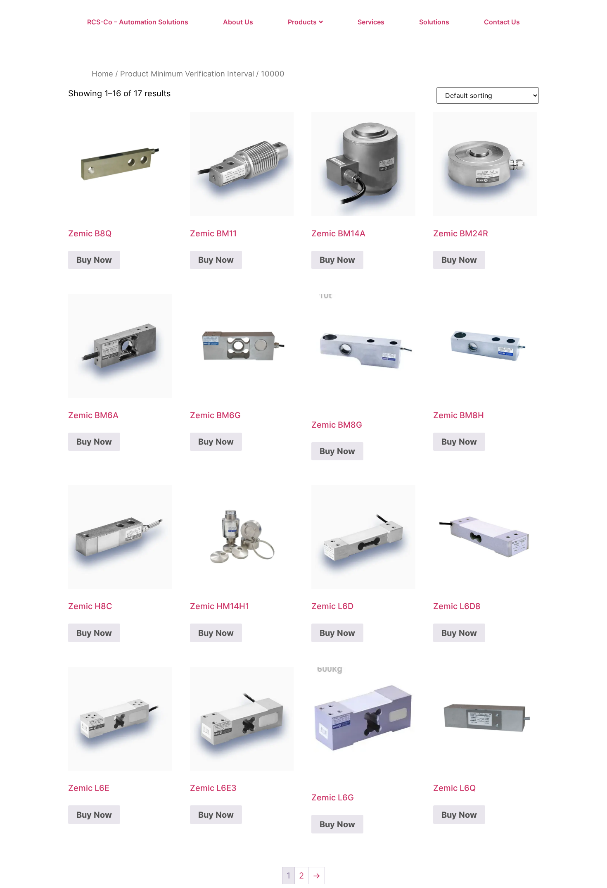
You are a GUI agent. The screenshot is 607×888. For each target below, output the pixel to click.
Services (371, 22)
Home (102, 73)
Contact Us (502, 22)
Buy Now (94, 260)
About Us (238, 22)
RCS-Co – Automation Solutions (137, 22)
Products (302, 22)
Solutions (434, 22)
